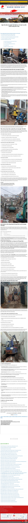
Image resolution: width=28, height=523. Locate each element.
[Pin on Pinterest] (16, 440)
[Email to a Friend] (14, 440)
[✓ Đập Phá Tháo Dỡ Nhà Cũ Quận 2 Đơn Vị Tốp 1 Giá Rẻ (8, 500)
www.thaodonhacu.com (5, 512)
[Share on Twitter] (13, 440)
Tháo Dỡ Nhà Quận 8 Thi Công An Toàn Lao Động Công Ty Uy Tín (9, 447)
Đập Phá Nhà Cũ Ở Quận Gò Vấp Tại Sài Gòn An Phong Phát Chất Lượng (10, 471)
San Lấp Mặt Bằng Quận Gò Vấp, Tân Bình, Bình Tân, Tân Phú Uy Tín (10, 486)
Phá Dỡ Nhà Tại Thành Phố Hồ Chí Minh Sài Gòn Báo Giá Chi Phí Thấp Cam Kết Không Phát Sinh (13, 462)
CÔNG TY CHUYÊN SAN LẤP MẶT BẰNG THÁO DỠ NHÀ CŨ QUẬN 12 (10, 483)
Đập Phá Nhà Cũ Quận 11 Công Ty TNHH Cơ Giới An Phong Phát (9, 493)
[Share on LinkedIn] (17, 440)
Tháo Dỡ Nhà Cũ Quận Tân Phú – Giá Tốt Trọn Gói (7, 484)
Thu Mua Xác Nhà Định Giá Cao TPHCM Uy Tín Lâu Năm (8, 448)
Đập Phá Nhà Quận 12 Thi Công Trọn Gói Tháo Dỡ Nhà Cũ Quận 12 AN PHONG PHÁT (12, 490)
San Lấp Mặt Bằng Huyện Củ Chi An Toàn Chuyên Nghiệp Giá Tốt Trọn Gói (10, 476)
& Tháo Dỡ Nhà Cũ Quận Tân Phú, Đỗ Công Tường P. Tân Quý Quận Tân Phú (11, 451)
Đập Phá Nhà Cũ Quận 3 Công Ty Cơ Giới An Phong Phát (8, 461)
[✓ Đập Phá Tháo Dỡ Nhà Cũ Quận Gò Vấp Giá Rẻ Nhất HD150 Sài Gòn (10, 497)
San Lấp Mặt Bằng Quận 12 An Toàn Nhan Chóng (7, 477)
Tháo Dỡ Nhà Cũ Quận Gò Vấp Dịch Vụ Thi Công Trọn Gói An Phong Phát (10, 468)
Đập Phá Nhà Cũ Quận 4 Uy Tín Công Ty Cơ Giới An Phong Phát (9, 458)
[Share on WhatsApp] (10, 440)
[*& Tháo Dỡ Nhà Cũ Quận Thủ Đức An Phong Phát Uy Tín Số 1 (9, 455)
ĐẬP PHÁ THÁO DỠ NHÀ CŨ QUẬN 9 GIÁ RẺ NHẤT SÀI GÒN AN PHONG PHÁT (11, 480)
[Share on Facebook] (12, 440)
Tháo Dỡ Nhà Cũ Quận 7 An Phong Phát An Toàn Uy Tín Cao (8, 454)
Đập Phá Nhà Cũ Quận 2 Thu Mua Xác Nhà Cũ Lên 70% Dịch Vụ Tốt (9, 494)
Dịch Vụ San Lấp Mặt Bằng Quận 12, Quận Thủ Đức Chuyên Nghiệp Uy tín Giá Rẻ (11, 472)
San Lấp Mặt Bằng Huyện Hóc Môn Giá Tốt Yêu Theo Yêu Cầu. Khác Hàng (10, 487)
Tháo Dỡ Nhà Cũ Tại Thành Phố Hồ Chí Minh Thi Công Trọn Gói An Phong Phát (11, 465)
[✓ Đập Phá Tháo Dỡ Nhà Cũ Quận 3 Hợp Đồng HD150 (8, 501)
